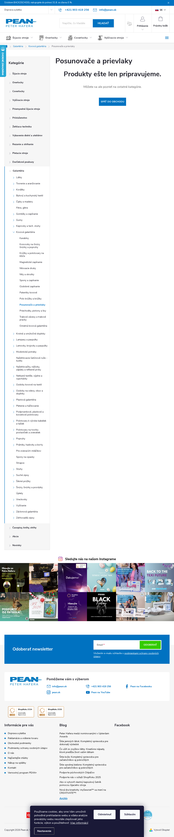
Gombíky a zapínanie (27, 214)
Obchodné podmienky (19, 743)
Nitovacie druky (28, 268)
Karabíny (24, 238)
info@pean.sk (59, 686)
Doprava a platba (13, 9)
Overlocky (17, 82)
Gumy (19, 220)
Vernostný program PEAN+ (22, 772)
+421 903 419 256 (101, 686)
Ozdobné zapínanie (30, 286)
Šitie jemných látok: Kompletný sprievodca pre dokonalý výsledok (83, 743)
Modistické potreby (26, 351)
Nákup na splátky (17, 762)
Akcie (15, 536)
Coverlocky (18, 91)
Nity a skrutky (27, 274)
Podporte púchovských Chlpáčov (76, 772)
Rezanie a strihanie (22, 144)
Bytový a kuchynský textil (29, 195)
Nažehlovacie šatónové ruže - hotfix (31, 359)
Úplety (19, 493)
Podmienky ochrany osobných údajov (27, 748)
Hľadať (103, 23)
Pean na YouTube (100, 692)
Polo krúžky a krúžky (30, 298)
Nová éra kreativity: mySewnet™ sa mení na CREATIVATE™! (82, 791)
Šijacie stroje (19, 73)
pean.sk (56, 692)
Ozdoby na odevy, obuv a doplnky (29, 392)
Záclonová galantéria (27, 511)
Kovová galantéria (25, 232)
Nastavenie (44, 831)
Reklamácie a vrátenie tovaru (23, 738)
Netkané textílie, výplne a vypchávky (29, 377)
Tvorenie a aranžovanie (28, 183)
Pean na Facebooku (141, 686)
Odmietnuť (104, 814)
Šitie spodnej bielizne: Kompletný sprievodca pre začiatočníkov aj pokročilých (82, 766)
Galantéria (18, 170)
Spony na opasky (25, 457)
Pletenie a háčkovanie (27, 405)
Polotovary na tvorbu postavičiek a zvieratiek (28, 431)
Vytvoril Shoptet (162, 830)
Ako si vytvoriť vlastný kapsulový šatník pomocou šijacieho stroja (80, 783)
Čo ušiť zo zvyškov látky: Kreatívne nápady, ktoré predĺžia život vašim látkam (82, 750)
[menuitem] (20, 38)
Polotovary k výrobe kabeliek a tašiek (31, 422)
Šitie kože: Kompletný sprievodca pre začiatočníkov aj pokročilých (78, 758)
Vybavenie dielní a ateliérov (27, 135)
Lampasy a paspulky (27, 339)
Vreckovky (21, 499)
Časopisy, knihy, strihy (24, 527)
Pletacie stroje (20, 153)
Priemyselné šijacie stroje (26, 109)
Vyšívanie (21, 505)
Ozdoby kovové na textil (29, 384)
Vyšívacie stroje (21, 100)
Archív (63, 798)
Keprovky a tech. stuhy (28, 226)
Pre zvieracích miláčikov (28, 450)
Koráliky (20, 189)
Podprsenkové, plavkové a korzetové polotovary (30, 413)
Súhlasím (130, 814)
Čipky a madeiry (24, 201)
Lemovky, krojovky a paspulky (31, 345)
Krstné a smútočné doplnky (30, 333)
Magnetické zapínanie (31, 262)
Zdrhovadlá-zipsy (25, 517)
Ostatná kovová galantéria (33, 325)
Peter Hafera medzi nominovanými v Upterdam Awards (84, 735)
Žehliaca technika (22, 126)
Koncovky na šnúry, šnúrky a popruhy (30, 246)
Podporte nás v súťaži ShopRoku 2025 (80, 777)
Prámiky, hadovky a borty (29, 444)
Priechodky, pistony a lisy (33, 310)
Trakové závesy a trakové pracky (33, 318)
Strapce (20, 463)
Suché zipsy (22, 475)
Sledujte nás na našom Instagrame (90, 559)
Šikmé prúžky (23, 481)
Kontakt (12, 767)
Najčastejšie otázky (18, 758)
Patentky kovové (28, 292)
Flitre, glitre (22, 207)
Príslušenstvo (19, 117)
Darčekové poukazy (23, 162)
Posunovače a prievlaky (32, 304)
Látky (19, 177)
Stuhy (19, 469)
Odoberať (150, 644)
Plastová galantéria (26, 399)
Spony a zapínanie (29, 280)
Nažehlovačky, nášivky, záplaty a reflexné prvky (28, 368)
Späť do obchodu (112, 101)
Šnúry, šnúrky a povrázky (29, 487)
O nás (11, 753)
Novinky (16, 545)
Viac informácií (79, 823)
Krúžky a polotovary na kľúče (32, 255)
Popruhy (20, 438)
